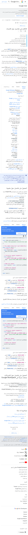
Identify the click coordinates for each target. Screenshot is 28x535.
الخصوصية (22, 528)
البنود (26, 528)
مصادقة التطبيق (13, 67)
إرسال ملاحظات (22, 25)
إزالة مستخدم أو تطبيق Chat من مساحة (16, 423)
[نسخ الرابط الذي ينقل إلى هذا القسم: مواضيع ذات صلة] (15, 410)
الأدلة (3, 20)
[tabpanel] (14, 130)
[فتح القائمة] (25, 1)
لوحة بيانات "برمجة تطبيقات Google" (20, 486)
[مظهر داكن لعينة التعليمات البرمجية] (23, 236)
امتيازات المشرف (21, 396)
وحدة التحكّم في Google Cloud (21, 488)
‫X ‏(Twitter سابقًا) (23, 501)
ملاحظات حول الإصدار (23, 474)
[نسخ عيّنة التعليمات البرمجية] (26, 236)
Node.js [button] (24, 86)
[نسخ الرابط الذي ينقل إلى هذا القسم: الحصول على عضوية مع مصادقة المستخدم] (4, 218)
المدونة (25, 496)
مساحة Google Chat (18, 164)
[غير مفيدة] (16, 23)
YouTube (25, 503)
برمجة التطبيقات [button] (6, 86)
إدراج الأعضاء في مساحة (19, 414)
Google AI (25, 520)
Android (25, 512)
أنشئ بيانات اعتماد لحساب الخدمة (14, 149)
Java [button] (13, 86)
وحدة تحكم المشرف (23, 484)
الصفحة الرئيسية (24, 20)
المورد (20, 61)
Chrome (25, 514)
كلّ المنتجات (25, 523)
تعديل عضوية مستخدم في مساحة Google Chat (14, 420)
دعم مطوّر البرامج (24, 476)
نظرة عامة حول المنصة (23, 469)
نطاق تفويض (21, 395)
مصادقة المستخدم (10, 73)
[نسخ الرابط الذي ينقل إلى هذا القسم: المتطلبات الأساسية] (14, 82)
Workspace (18, 2)
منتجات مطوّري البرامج (23, 471)
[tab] (24, 86)
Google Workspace (16, 20)
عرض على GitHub (21, 233)
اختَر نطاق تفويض (19, 159)
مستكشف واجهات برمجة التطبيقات (21, 490)
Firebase (25, 516)
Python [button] (18, 86)
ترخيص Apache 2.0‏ (23, 439)
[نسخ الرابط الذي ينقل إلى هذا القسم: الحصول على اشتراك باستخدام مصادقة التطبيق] (25, 301)
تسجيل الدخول (4, 1)
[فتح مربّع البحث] (9, 1)
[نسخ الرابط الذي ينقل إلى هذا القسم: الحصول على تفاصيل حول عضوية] (5, 188)
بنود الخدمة (25, 478)
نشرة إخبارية (25, 499)
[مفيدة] (18, 23)
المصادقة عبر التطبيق (6, 304)
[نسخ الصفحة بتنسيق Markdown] (21, 31)
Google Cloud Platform (22, 518)
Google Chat (23, 6)
